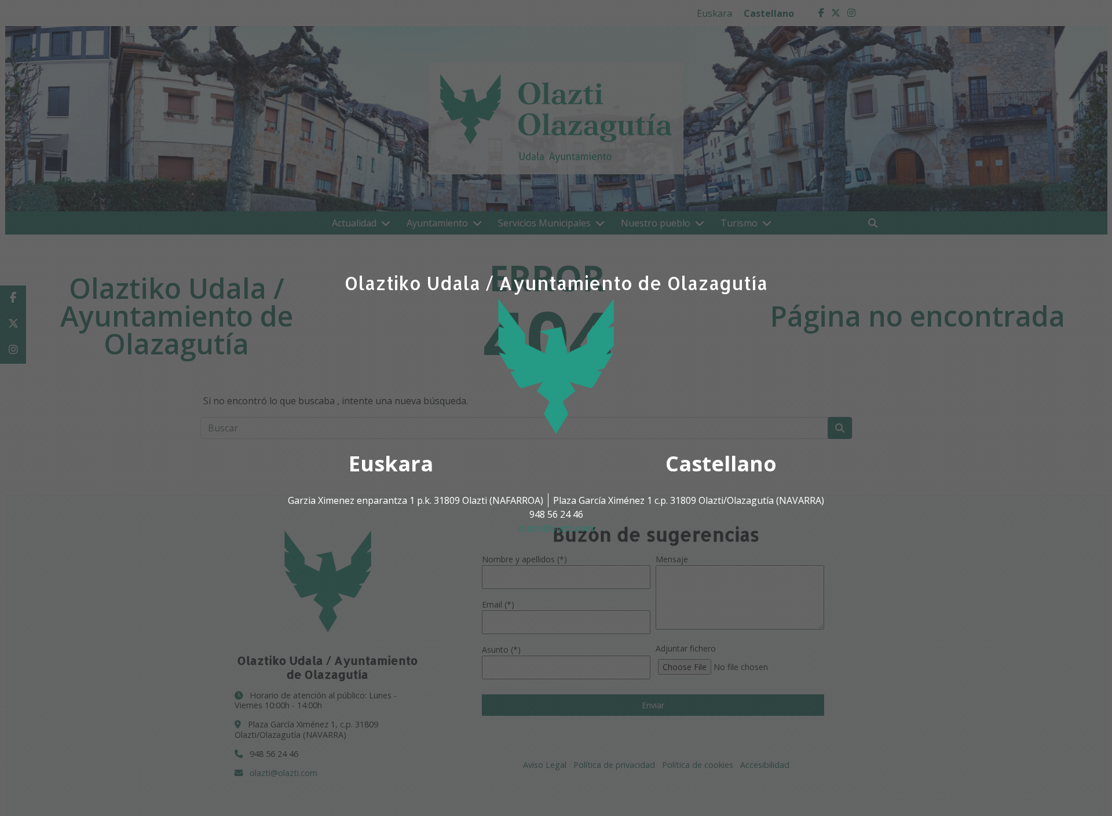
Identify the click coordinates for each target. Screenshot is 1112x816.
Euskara (391, 463)
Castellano (721, 463)
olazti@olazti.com (556, 528)
